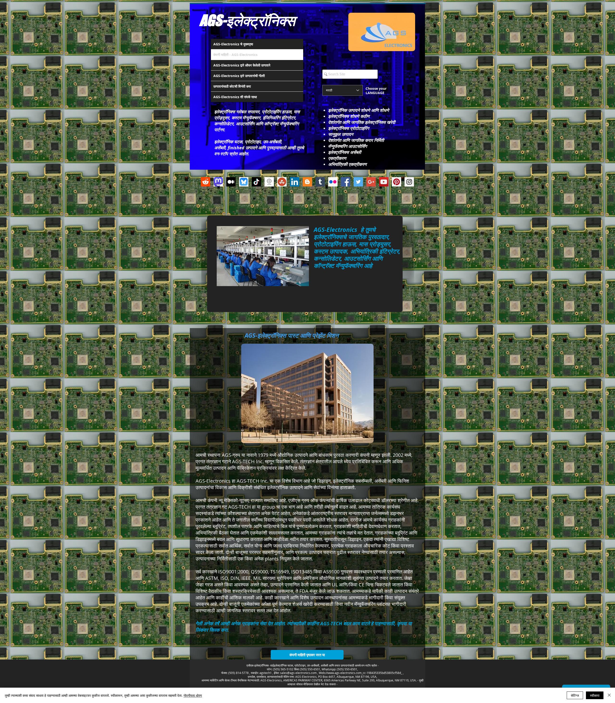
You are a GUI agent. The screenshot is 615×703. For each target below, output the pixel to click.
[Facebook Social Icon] (345, 181)
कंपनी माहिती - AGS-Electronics (235, 54)
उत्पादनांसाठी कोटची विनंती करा (232, 86)
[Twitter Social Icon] (358, 181)
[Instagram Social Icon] (409, 181)
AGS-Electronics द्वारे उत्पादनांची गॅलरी (239, 75)
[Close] (609, 695)
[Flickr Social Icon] (333, 181)
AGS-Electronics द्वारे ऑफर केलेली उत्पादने (241, 65)
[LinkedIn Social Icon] (294, 181)
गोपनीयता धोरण (193, 695)
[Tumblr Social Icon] (320, 181)
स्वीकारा (594, 695)
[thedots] (269, 181)
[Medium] (231, 181)
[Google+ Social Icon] (371, 181)
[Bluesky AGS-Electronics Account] (243, 181)
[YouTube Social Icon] (383, 181)
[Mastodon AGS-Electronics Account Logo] (218, 181)
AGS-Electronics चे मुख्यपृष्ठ (233, 44)
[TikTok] (256, 181)
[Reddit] (205, 181)
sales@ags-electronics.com (298, 673)
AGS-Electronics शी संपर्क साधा (235, 97)
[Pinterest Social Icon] (396, 181)
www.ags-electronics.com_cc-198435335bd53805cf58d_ (364, 673)
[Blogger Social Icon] (307, 181)
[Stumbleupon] (282, 181)
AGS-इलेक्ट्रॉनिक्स (247, 20)
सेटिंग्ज (575, 695)
